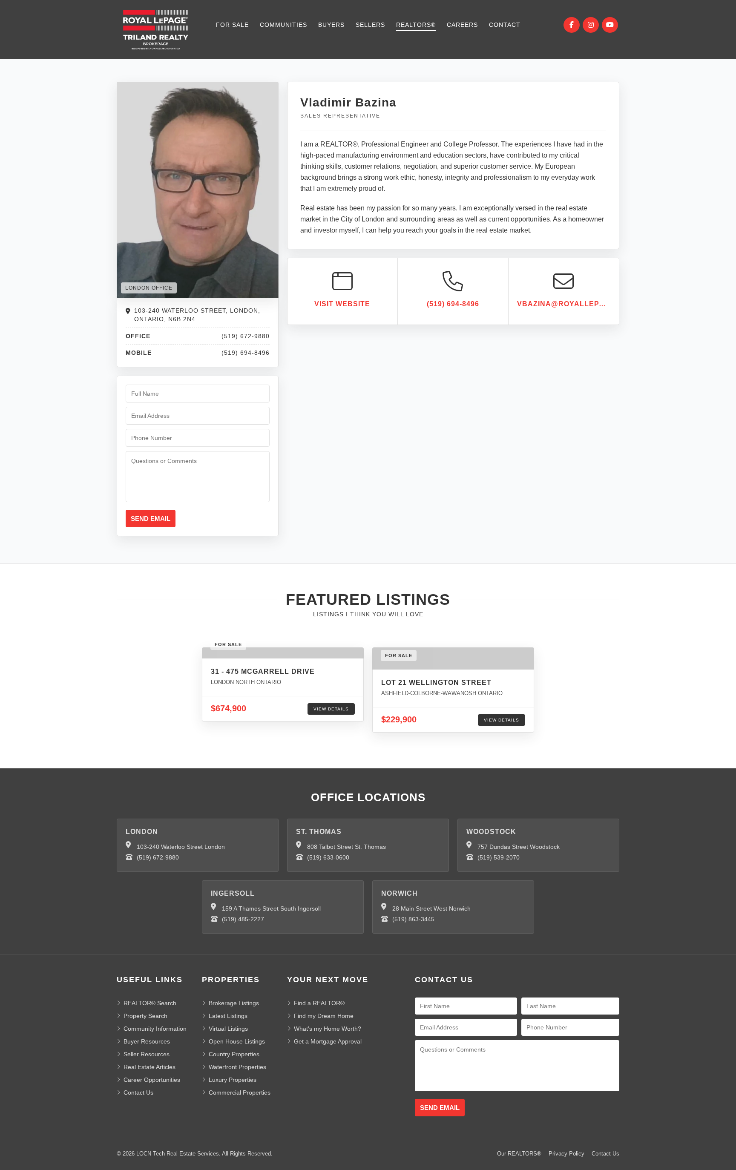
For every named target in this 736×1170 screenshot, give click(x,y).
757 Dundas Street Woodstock (518, 846)
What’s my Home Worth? (327, 1028)
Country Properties (234, 1054)
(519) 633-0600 (328, 857)
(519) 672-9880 (158, 857)
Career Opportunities (152, 1079)
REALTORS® (416, 24)
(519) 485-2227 (243, 919)
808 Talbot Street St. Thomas (346, 846)
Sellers (370, 24)
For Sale (232, 24)
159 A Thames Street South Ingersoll (271, 908)
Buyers (331, 24)
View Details (331, 709)
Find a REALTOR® (319, 1003)
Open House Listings (237, 1041)
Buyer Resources (147, 1041)
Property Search (145, 1015)
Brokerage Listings (234, 1003)
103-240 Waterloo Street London (181, 846)
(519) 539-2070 (498, 857)
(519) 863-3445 (413, 919)
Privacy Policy (566, 1153)
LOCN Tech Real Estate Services (177, 1153)
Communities (283, 24)
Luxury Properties (232, 1079)
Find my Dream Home (324, 1015)
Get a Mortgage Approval (328, 1041)
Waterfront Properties (237, 1067)
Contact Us (138, 1092)
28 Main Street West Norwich (431, 908)
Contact (504, 24)
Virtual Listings (228, 1028)
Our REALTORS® (519, 1153)
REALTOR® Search (150, 1003)
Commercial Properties (239, 1092)
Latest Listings (228, 1015)
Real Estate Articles (149, 1067)
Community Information (155, 1028)
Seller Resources (147, 1054)
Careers (462, 24)
